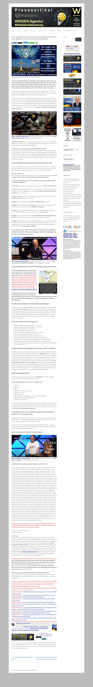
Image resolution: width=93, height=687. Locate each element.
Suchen (64, 36)
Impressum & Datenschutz (70, 30)
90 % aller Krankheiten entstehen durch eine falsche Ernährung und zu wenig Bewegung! (46, 659)
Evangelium (51, 644)
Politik (16, 644)
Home (13, 30)
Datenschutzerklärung (16, 670)
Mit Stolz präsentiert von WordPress (29, 670)
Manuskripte (51, 30)
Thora (49, 646)
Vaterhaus (17, 648)
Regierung (20, 644)
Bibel (39, 644)
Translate (76, 50)
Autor (59, 30)
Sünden (45, 646)
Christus (46, 644)
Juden (29, 646)
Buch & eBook (42, 30)
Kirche (32, 646)
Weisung (24, 648)
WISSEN (24, 644)
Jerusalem (23, 646)
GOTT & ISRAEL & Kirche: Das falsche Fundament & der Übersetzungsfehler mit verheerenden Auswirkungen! (72, 217)
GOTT (16, 646)
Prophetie (41, 646)
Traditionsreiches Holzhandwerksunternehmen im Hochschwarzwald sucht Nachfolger (71, 180)
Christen (42, 644)
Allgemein (30, 642)
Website (25, 30)
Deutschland (35, 642)
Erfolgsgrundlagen (42, 642)
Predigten (36, 646)
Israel (19, 646)
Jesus (27, 646)
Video (20, 648)
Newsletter (33, 30)
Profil (18, 30)
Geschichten (49, 642)
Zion (27, 648)
